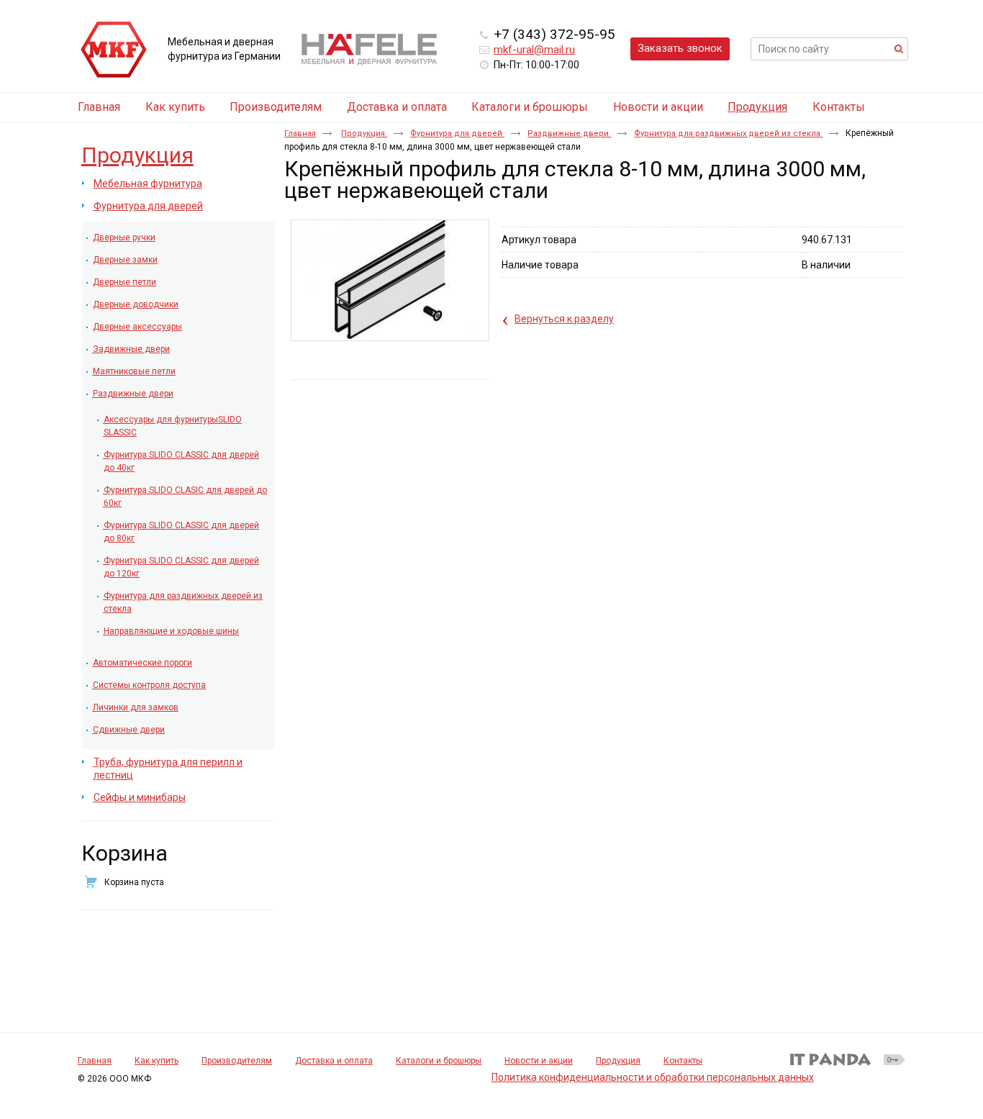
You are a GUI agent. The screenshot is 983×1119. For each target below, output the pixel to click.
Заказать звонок (680, 48)
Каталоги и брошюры (438, 1061)
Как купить (156, 1061)
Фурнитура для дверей (457, 133)
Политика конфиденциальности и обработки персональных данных (652, 1077)
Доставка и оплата (334, 1061)
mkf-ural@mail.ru (534, 49)
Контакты (682, 1061)
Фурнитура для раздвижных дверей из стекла (728, 133)
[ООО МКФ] (114, 50)
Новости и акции (538, 1061)
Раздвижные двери (569, 133)
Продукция (757, 107)
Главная (300, 133)
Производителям (236, 1061)
